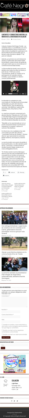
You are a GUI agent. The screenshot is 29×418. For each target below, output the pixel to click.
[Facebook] (11, 401)
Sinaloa (19, 39)
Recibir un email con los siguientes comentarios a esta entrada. (13, 331)
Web (3, 319)
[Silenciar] (23, 94)
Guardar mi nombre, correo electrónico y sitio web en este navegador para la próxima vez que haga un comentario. (14, 326)
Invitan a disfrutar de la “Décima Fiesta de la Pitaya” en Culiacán (19, 185)
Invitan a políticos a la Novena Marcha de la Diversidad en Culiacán (7, 195)
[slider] (13, 93)
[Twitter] (14, 401)
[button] (14, 88)
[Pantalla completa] (25, 94)
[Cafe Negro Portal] (14, 5)
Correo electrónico (8, 314)
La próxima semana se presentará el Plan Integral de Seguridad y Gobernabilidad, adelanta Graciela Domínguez (14, 275)
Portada (15, 39)
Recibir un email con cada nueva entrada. (15, 334)
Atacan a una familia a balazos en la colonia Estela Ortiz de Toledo (14, 253)
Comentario (5, 296)
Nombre (4, 309)
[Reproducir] (3, 94)
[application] (14, 88)
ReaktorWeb (18, 412)
